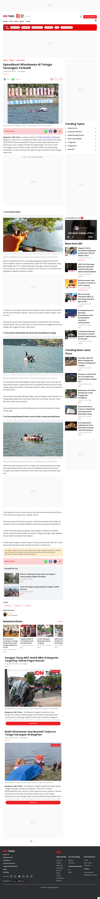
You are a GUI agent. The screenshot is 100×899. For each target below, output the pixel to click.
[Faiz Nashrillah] (5, 614)
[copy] (60, 131)
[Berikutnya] (63, 727)
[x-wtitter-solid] (55, 131)
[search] (81, 17)
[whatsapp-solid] (45, 131)
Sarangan (47, 137)
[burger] (96, 20)
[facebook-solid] (50, 131)
